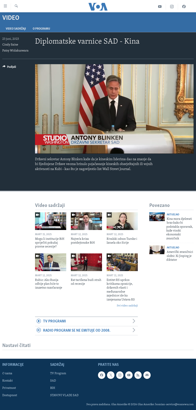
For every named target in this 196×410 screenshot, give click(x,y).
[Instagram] (172, 7)
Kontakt (7, 380)
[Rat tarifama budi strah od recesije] (86, 262)
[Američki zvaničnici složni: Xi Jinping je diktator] (157, 249)
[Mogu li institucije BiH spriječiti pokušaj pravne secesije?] (50, 221)
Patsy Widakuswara (15, 50)
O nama (7, 373)
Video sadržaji (16, 28)
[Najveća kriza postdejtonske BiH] (86, 221)
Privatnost (9, 388)
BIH (52, 388)
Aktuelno (173, 214)
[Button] (9, 67)
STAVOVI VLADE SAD (64, 395)
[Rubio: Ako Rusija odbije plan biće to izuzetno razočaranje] (50, 262)
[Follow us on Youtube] (128, 375)
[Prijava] (147, 375)
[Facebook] (184, 7)
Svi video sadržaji (127, 305)
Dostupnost (9, 395)
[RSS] (138, 375)
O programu (41, 28)
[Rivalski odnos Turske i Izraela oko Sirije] (122, 221)
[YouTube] (160, 7)
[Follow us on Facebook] (101, 375)
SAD (53, 380)
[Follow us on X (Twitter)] (110, 375)
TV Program (58, 373)
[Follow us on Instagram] (119, 375)
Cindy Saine (10, 44)
